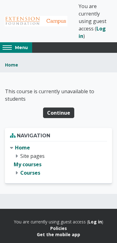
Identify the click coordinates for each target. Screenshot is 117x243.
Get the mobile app (58, 234)
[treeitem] (58, 160)
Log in (95, 222)
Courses (30, 172)
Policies (58, 228)
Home (11, 65)
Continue (58, 112)
